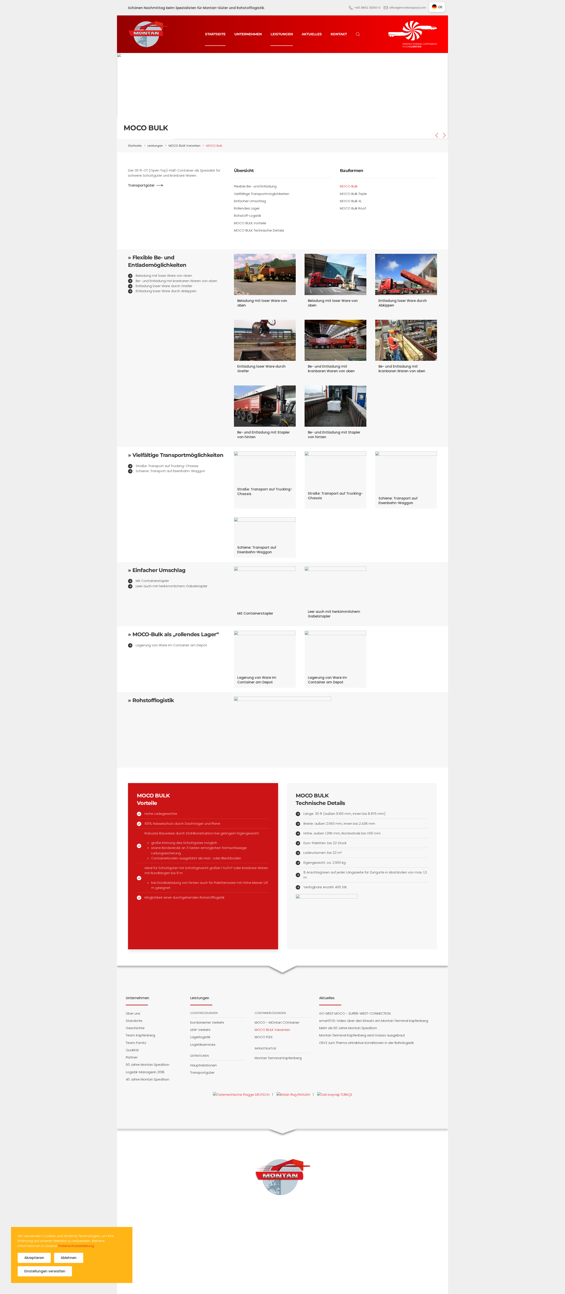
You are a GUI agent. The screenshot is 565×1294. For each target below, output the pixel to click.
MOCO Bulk (349, 186)
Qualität (132, 1050)
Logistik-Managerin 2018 (145, 1072)
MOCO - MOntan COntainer (277, 1022)
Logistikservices (202, 1044)
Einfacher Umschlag (250, 201)
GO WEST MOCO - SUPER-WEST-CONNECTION (355, 1013)
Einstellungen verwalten (44, 1271)
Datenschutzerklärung (76, 1246)
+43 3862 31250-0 (367, 8)
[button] (358, 34)
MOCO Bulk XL (351, 201)
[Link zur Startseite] (282, 1176)
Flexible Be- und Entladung (255, 186)
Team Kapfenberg (140, 1035)
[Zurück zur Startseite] (148, 34)
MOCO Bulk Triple (353, 193)
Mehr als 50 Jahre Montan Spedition (348, 1028)
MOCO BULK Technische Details (259, 230)
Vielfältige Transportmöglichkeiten (261, 193)
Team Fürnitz (136, 1042)
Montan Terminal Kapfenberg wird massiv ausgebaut (362, 1035)
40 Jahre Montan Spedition (147, 1079)
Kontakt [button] (339, 34)
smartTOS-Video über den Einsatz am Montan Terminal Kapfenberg (373, 1020)
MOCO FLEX (264, 1037)
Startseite (215, 34)
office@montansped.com (407, 8)
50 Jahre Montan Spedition (147, 1064)
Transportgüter (141, 185)
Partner (131, 1057)
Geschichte (135, 1028)
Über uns (133, 1013)
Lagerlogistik (200, 1037)
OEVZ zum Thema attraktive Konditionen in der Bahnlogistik (366, 1042)
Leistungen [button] (282, 34)
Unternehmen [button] (248, 34)
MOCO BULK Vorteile (250, 223)
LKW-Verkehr (200, 1029)
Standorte (134, 1020)
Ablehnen (69, 1257)
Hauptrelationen (203, 1065)
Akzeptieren (34, 1257)
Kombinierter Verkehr (207, 1022)
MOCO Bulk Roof (353, 208)
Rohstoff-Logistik (247, 215)
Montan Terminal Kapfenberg (278, 1058)
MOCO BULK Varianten (272, 1029)
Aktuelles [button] (312, 34)
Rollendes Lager (247, 208)
